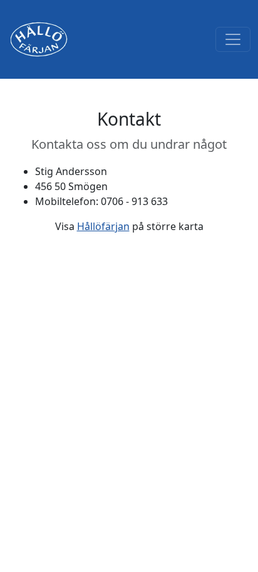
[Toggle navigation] (232, 39)
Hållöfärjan (103, 226)
